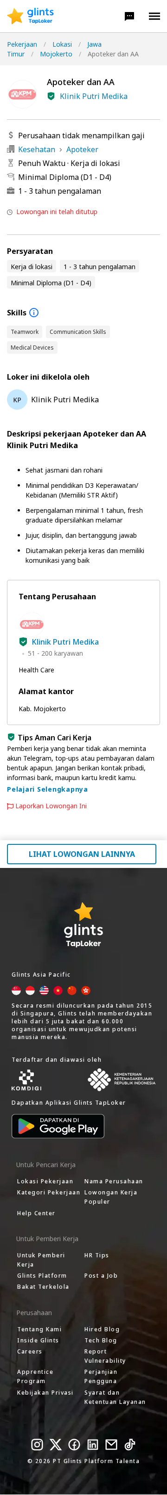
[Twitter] (56, 1445)
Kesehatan (36, 149)
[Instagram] (37, 1445)
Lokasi (62, 44)
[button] (129, 16)
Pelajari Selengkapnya (47, 789)
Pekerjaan (22, 44)
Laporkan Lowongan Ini (51, 806)
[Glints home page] (30, 16)
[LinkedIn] (93, 1445)
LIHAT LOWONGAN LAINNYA (82, 854)
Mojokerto (56, 53)
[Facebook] (74, 1445)
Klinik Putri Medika (94, 96)
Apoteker (82, 149)
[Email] (111, 1445)
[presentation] (30, 16)
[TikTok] (130, 1445)
